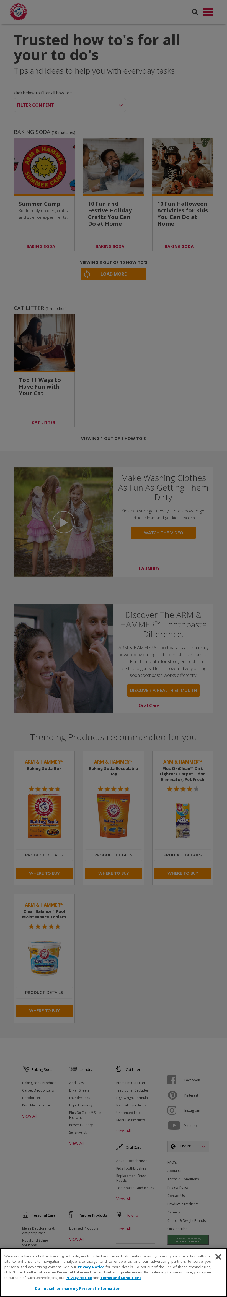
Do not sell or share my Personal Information (77, 1288)
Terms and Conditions (120, 1277)
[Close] (218, 1257)
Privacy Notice (91, 1266)
